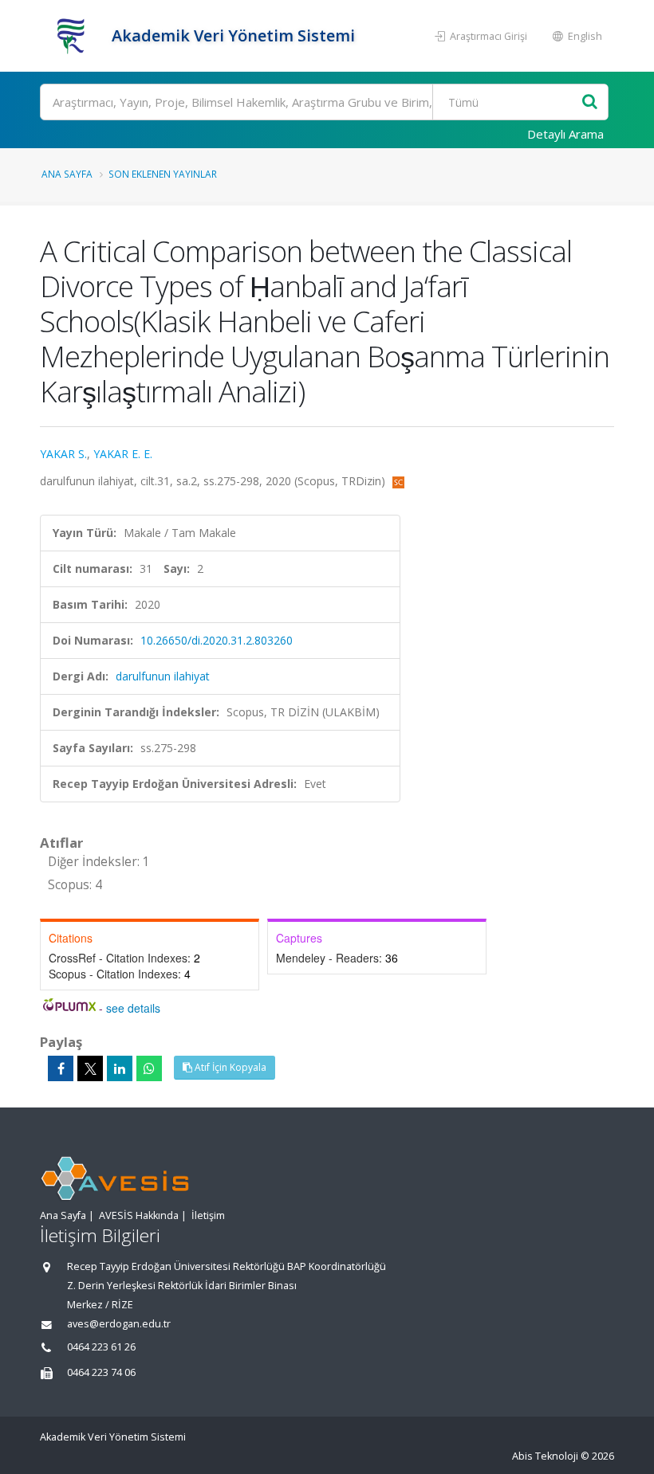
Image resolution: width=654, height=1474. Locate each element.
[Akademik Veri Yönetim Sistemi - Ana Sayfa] (74, 36)
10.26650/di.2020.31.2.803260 (216, 640)
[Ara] (590, 102)
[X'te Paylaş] (90, 1068)
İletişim (208, 1215)
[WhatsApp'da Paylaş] (149, 1068)
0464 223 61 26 (101, 1347)
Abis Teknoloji (545, 1456)
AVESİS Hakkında (139, 1215)
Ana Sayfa (67, 173)
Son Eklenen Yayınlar (162, 173)
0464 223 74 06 (101, 1372)
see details (133, 1008)
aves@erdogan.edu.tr (119, 1324)
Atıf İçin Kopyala (229, 1067)
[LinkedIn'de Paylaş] (119, 1068)
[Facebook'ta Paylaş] (60, 1068)
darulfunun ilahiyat (163, 676)
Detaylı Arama (565, 134)
